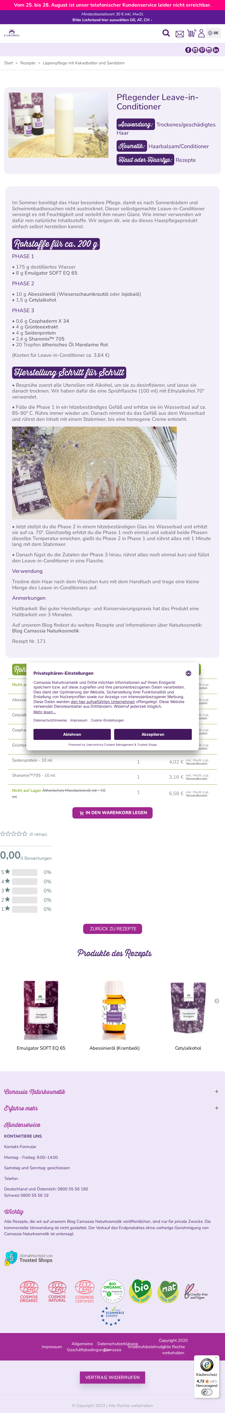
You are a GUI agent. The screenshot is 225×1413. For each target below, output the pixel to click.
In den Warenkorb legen (116, 813)
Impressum (52, 1347)
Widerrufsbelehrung (146, 1347)
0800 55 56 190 (73, 1189)
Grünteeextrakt (41, 326)
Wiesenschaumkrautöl (83, 294)
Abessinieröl (41, 294)
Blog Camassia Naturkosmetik (45, 630)
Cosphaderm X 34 (49, 321)
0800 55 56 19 (35, 1195)
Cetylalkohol (42, 300)
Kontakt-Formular (20, 1146)
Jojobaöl (130, 294)
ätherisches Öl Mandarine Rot (75, 344)
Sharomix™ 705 (46, 339)
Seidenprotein (40, 333)
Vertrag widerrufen (112, 1378)
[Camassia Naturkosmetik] (13, 33)
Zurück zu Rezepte (113, 929)
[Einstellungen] (201, 33)
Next (217, 1000)
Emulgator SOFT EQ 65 (51, 273)
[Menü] (216, 1358)
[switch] (206, 1392)
